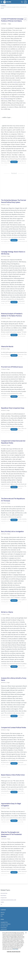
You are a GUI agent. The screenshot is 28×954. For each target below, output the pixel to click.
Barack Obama (5, 98)
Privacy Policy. (15, 949)
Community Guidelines (5, 924)
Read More (14, 240)
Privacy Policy (4, 927)
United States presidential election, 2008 (8, 899)
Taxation (2, 902)
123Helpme (3, 5)
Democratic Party (4, 893)
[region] (14, 942)
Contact (2, 914)
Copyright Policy (4, 922)
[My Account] (26, 1)
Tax (1, 904)
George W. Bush (4, 897)
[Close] (25, 932)
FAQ (1, 916)
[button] (2, 2)
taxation (15, 82)
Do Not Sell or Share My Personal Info (13, 951)
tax (22, 88)
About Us (3, 912)
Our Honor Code (4, 925)
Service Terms (4, 929)
